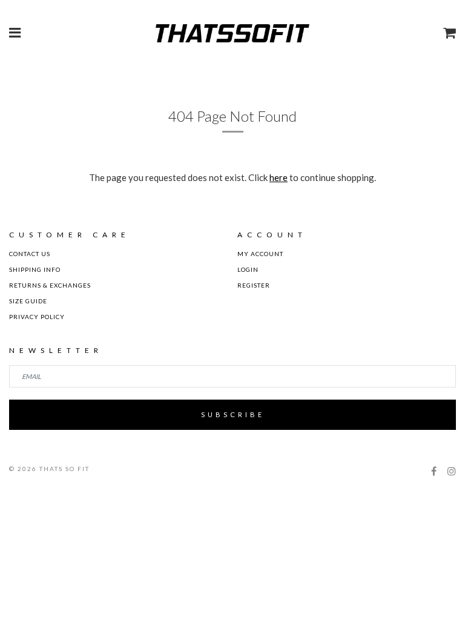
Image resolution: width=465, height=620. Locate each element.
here (278, 177)
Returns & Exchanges (50, 285)
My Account (260, 253)
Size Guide (28, 301)
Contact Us (29, 253)
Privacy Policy (37, 316)
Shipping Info (35, 269)
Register (253, 285)
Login (248, 269)
